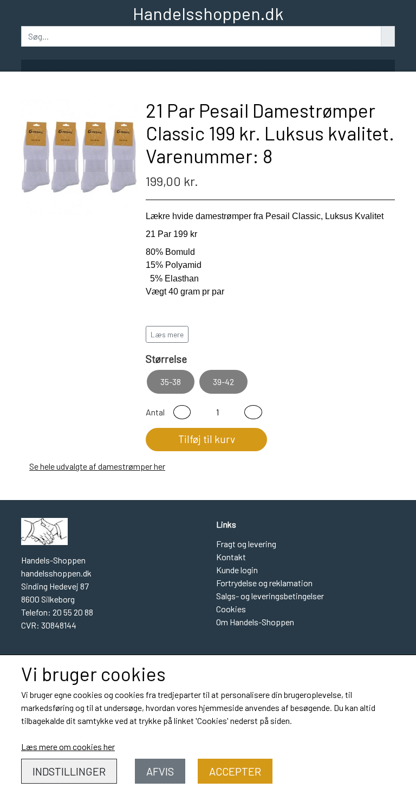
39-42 (223, 381)
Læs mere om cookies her (68, 746)
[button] (182, 412)
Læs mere (167, 334)
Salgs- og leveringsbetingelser (270, 596)
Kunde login (237, 570)
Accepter (235, 771)
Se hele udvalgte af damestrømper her (97, 466)
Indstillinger (69, 771)
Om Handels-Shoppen (255, 622)
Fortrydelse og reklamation (264, 583)
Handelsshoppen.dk (208, 13)
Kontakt (231, 557)
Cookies (231, 609)
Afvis (160, 771)
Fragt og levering (246, 544)
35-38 (170, 381)
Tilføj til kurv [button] (206, 439)
